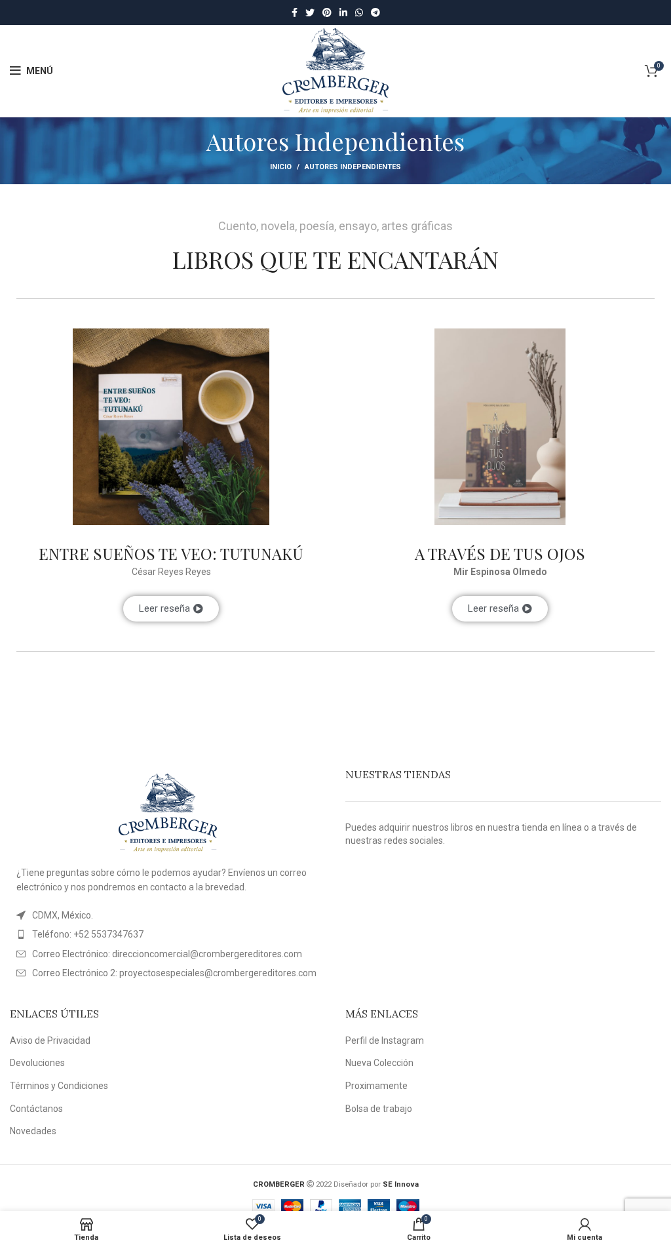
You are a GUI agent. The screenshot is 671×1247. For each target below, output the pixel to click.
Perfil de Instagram (384, 1040)
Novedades (33, 1131)
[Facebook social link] (294, 12)
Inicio (281, 167)
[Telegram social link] (375, 12)
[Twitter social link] (309, 12)
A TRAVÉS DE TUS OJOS (500, 553)
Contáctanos (36, 1108)
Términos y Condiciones (59, 1085)
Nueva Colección (379, 1063)
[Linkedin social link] (343, 12)
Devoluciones (37, 1063)
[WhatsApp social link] (359, 12)
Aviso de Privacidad (50, 1040)
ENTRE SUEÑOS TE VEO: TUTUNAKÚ (171, 553)
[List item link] (167, 934)
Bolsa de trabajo (378, 1108)
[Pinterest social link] (327, 12)
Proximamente (376, 1085)
